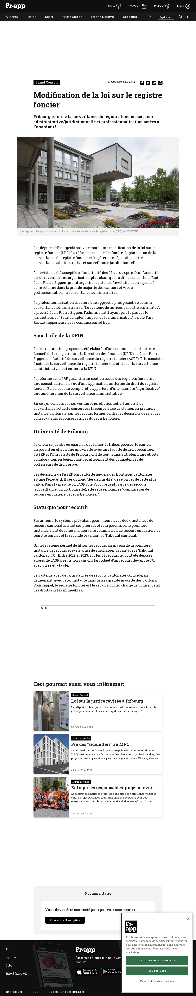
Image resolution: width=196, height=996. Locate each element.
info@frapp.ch (16, 973)
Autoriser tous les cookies (157, 960)
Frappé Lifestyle (100, 21)
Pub (8, 949)
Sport (46, 21)
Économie (150, 21)
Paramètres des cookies (157, 981)
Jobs (9, 965)
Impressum (14, 992)
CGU (36, 992)
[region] (157, 953)
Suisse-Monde (69, 21)
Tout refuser (157, 970)
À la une (9, 21)
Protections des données (67, 992)
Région (29, 21)
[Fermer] (188, 918)
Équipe (11, 957)
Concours (127, 21)
